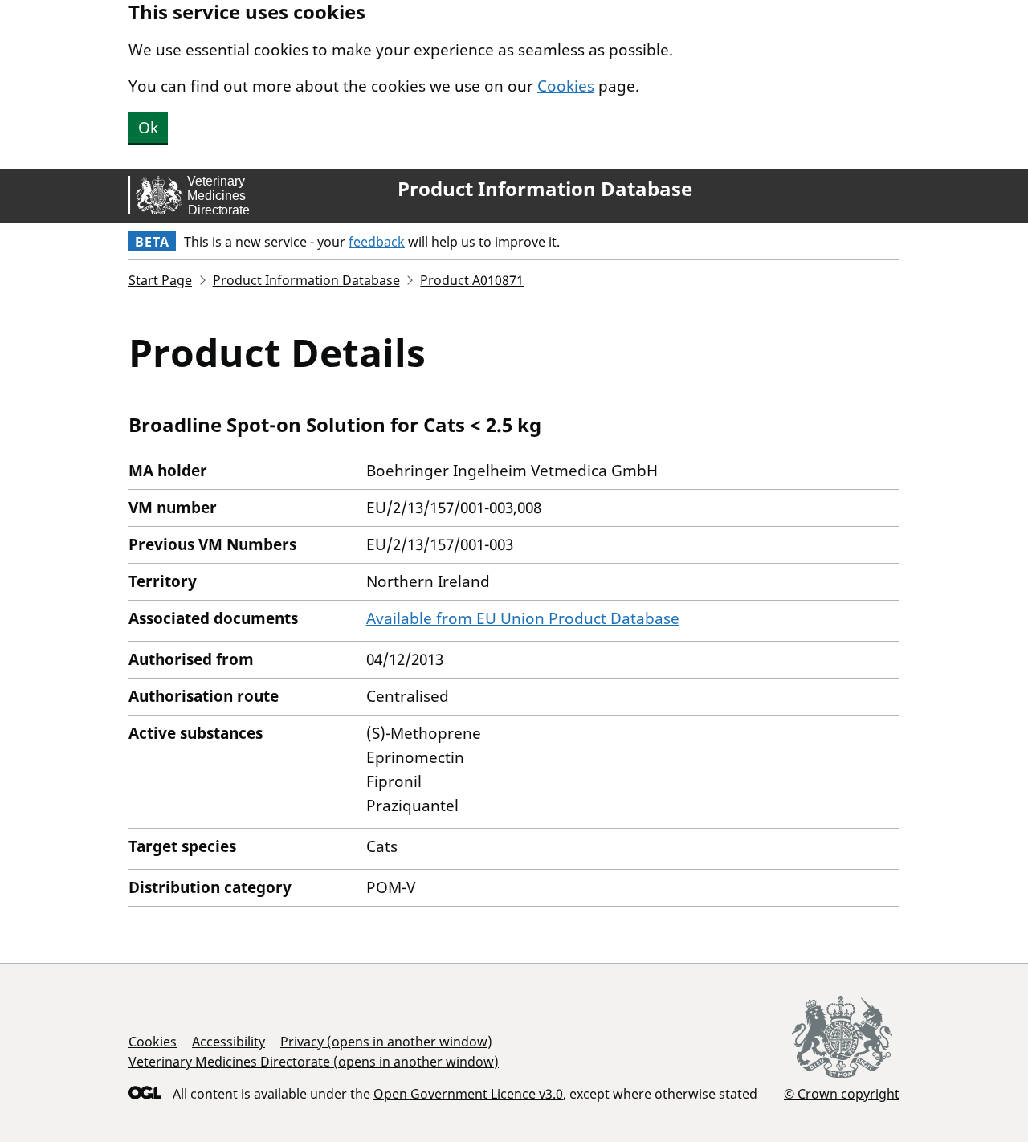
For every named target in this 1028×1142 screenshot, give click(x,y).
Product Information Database (545, 189)
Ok (148, 127)
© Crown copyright (842, 1093)
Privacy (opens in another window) (386, 1041)
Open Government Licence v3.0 (468, 1094)
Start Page (160, 280)
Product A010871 (472, 280)
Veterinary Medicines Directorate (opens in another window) (313, 1062)
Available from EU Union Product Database (522, 618)
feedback (377, 242)
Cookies (565, 85)
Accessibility (228, 1041)
